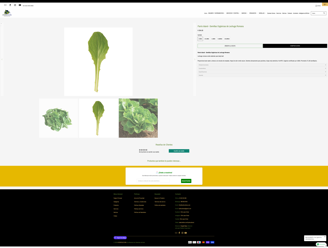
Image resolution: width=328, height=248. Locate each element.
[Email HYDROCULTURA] (5, 5)
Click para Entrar (185, 212)
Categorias (116, 202)
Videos (115, 216)
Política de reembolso (160, 205)
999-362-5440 (183, 202)
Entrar (319, 6)
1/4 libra (207, 39)
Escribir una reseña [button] (179, 151)
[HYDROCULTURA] (7, 13)
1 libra (213, 39)
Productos (116, 205)
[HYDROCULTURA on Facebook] (10, 5)
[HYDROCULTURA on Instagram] (15, 5)
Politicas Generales (139, 205)
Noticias (116, 212)
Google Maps (184, 226)
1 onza (200, 39)
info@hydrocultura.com (184, 205)
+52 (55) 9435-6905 (28, 6)
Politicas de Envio (138, 209)
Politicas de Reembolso (140, 212)
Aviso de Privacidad (139, 198)
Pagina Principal (118, 198)
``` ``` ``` (1, 24)
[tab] (262, 65)
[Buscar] (324, 13)
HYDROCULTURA (122, 242)
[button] (216, 13)
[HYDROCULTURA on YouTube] (20, 5)
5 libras (220, 39)
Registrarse (186, 181)
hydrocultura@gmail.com (185, 208)
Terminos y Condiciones (140, 202)
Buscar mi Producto (160, 198)
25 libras (227, 39)
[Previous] (2, 59)
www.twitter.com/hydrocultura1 (186, 222)
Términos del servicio (160, 202)
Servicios (116, 209)
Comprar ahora (295, 46)
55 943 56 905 (182, 198)
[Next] (194, 59)
